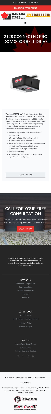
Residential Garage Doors (25, 284)
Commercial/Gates (25, 287)
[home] (25, 15)
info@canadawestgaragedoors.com (25, 319)
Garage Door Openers (25, 290)
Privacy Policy (26, 382)
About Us (25, 297)
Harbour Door (25, 348)
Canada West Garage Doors (25, 344)
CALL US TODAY (25, 229)
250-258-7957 (25, 315)
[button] (25, 23)
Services (25, 294)
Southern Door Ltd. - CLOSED (25, 351)
